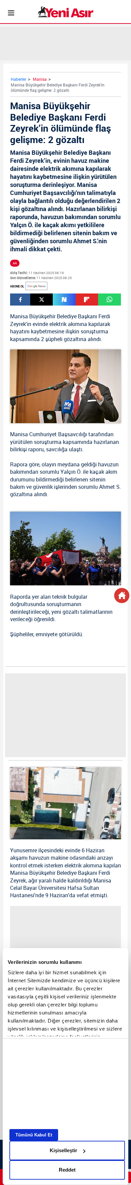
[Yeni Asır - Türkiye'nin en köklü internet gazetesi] (65, 11)
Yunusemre (23, 850)
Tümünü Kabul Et (33, 1134)
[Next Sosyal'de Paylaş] (64, 299)
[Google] (36, 286)
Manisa (40, 79)
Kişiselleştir (63, 1150)
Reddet (67, 1170)
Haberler (18, 79)
